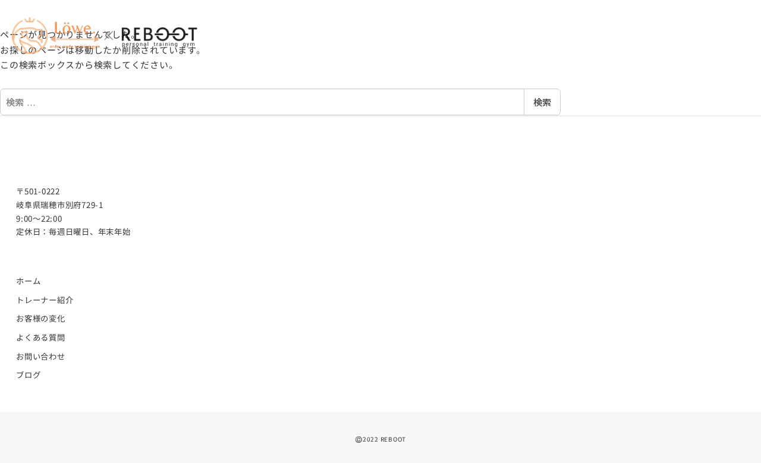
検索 (542, 102)
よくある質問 (40, 337)
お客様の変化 (40, 318)
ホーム (28, 280)
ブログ (28, 374)
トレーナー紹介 (44, 299)
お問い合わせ (40, 356)
